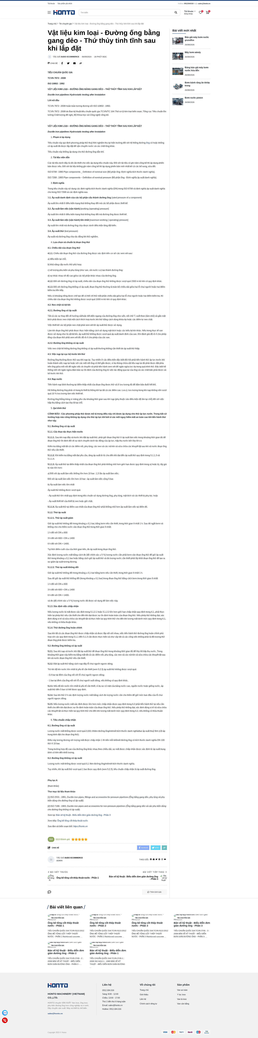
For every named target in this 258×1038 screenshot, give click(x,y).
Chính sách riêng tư (148, 1003)
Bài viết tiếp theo (153, 872)
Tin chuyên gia (57, 918)
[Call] (5, 1020)
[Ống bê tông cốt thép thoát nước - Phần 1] (66, 915)
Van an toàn (182, 990)
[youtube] (165, 859)
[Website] (154, 859)
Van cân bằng (183, 1003)
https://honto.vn (80, 826)
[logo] (64, 12)
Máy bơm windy (193, 52)
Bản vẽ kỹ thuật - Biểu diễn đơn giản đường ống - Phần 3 (83, 815)
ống (148, 143)
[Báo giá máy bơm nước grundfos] (177, 41)
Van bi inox (182, 999)
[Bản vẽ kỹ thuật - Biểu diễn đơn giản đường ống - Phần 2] (66, 943)
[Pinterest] (159, 859)
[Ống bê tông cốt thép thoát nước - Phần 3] (150, 915)
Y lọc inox (181, 994)
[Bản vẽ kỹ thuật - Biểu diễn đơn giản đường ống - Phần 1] (108, 943)
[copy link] (80, 63)
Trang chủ (144, 990)
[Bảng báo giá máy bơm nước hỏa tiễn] (177, 71)
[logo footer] (69, 985)
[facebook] (151, 859)
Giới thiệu (144, 994)
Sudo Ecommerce (70, 57)
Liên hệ (143, 999)
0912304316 (189, 4)
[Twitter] (156, 859)
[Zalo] (5, 1013)
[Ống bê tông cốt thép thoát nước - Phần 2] (108, 915)
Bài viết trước (59, 872)
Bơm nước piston (194, 98)
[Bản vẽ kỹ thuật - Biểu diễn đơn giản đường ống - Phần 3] (192, 915)
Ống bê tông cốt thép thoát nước (72, 821)
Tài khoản (51, 4)
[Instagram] (162, 859)
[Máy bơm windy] (177, 56)
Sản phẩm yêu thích (65, 4)
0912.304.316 (108, 990)
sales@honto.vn (204, 4)
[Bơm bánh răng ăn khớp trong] (177, 86)
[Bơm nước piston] (177, 101)
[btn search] (176, 12)
